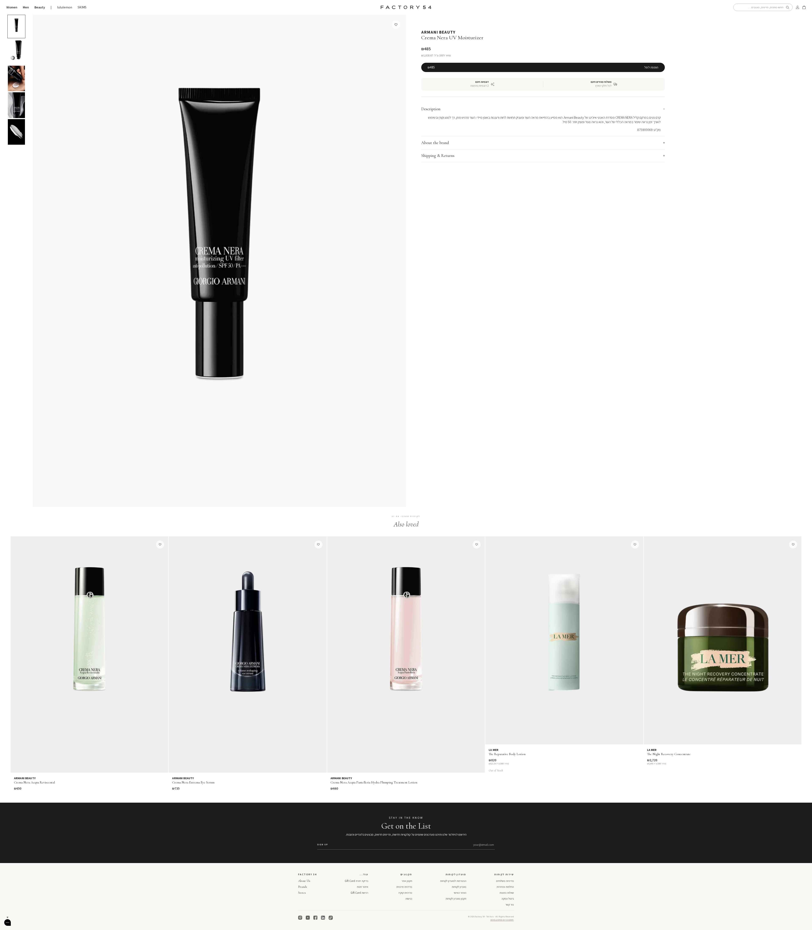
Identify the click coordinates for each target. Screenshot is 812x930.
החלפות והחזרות (505, 887)
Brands (302, 887)
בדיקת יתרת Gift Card (356, 881)
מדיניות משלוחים (505, 881)
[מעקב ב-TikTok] (331, 918)
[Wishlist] (396, 24)
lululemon (64, 7)
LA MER (493, 749)
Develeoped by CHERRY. (502, 920)
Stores (302, 893)
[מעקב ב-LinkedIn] (323, 918)
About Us (304, 881)
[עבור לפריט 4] (16, 105)
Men (26, 7)
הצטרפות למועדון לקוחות (453, 881)
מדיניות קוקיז (405, 893)
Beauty (39, 7)
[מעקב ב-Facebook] (315, 918)
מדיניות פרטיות (404, 887)
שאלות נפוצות (506, 893)
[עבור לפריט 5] (16, 132)
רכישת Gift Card (359, 893)
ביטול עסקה (508, 898)
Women (11, 7)
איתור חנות (362, 887)
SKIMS (82, 7)
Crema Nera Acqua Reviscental (34, 782)
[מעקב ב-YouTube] (308, 918)
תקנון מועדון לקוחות (456, 898)
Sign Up (322, 844)
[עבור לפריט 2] (16, 51)
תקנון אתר (407, 881)
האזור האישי (460, 893)
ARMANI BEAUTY (438, 32)
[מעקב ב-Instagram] (300, 918)
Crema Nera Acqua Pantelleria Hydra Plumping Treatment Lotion (374, 782)
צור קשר (509, 904)
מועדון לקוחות (459, 887)
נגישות (408, 898)
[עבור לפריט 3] (16, 78)
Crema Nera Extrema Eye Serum (193, 782)
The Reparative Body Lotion (507, 754)
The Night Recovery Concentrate (669, 754)
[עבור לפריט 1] (16, 26)
